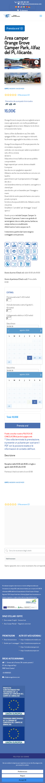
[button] (36, 62)
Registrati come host (24, 624)
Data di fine (11, 367)
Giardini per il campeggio (11, 643)
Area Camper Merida (10, 624)
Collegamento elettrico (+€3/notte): (20, 315)
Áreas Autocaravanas (10, 640)
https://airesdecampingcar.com (30, 647)
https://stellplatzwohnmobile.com (31, 640)
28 (29, 358)
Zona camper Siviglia (10, 620)
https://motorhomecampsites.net (30, 643)
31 (9, 362)
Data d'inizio (11, 323)
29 (35, 358)
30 (40, 358)
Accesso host (22, 620)
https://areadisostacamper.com (30, 650)
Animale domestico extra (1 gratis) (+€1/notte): (20, 306)
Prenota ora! (13, 28)
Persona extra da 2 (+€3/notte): (18, 297)
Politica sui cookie (21, 757)
